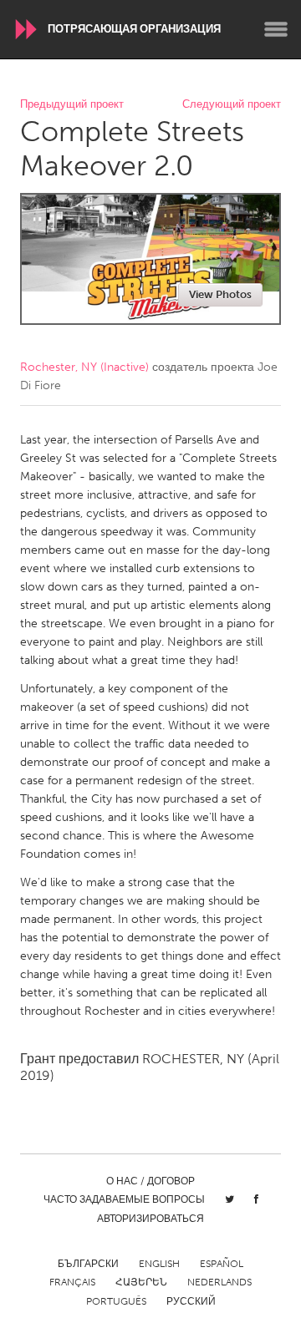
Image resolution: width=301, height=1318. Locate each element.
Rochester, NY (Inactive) (84, 367)
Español (221, 1264)
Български (88, 1264)
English (159, 1264)
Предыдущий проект (72, 104)
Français (72, 1282)
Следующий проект (231, 104)
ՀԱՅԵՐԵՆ (141, 1282)
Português (116, 1301)
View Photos (220, 294)
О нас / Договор (150, 1181)
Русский (191, 1301)
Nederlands (219, 1282)
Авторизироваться (150, 1218)
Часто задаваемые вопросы (124, 1199)
